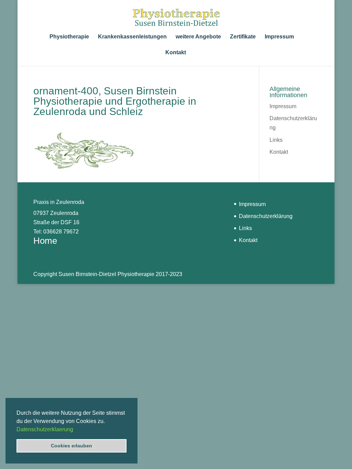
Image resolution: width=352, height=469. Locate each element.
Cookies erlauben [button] (71, 445)
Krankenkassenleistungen (132, 36)
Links (276, 140)
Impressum (279, 36)
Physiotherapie (69, 36)
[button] (76, 430)
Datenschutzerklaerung (44, 429)
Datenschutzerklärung (266, 216)
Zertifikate (243, 36)
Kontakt (175, 52)
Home (45, 241)
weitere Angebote (198, 36)
